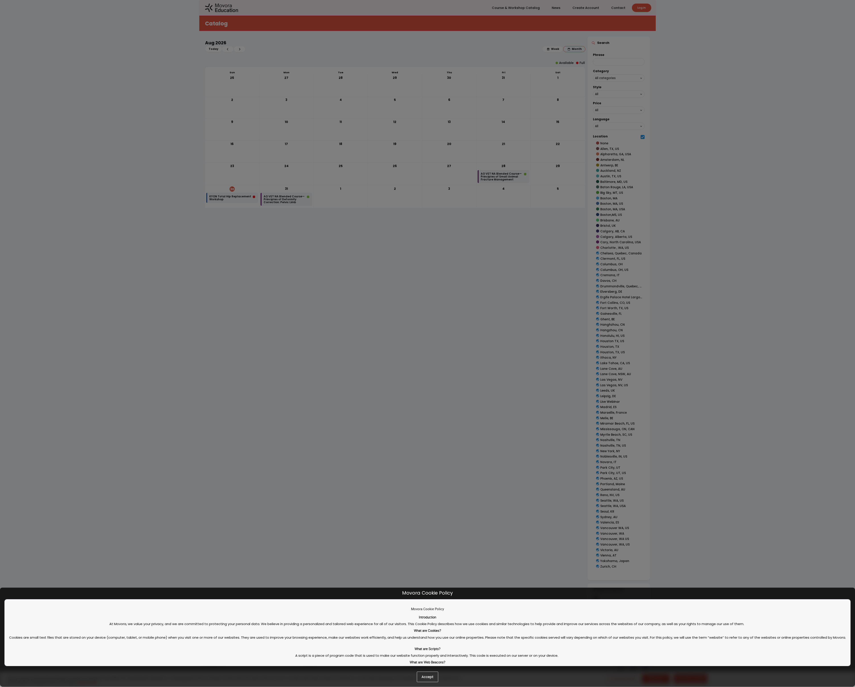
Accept (427, 677)
